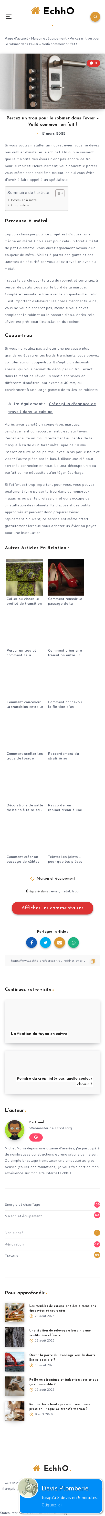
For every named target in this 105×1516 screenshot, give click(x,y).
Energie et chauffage (22, 1204)
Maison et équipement (49, 38)
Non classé (14, 1232)
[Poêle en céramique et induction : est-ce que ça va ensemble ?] (14, 1386)
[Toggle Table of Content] (57, 193)
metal (65, 891)
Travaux (11, 1256)
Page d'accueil (16, 38)
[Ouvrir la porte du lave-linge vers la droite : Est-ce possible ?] (14, 1362)
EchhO (57, 12)
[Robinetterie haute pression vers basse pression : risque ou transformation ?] (14, 1411)
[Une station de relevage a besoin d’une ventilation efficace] (14, 1337)
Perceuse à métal (24, 200)
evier (55, 891)
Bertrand (36, 1122)
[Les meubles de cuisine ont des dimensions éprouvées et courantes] (14, 1312)
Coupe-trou (20, 205)
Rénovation (14, 1244)
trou (75, 891)
